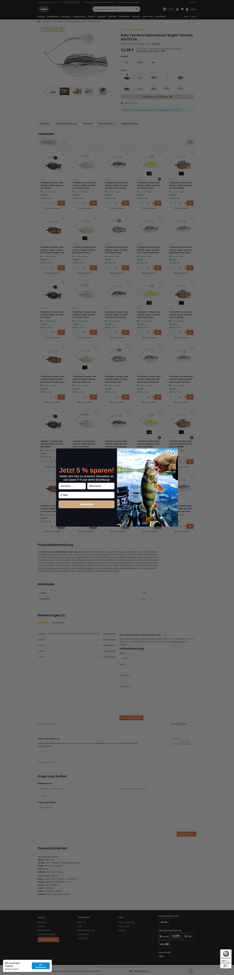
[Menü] (230, 950)
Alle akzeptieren (40, 965)
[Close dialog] (173, 453)
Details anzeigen (12, 969)
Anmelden (86, 504)
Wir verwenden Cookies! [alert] (12, 964)
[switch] (226, 965)
